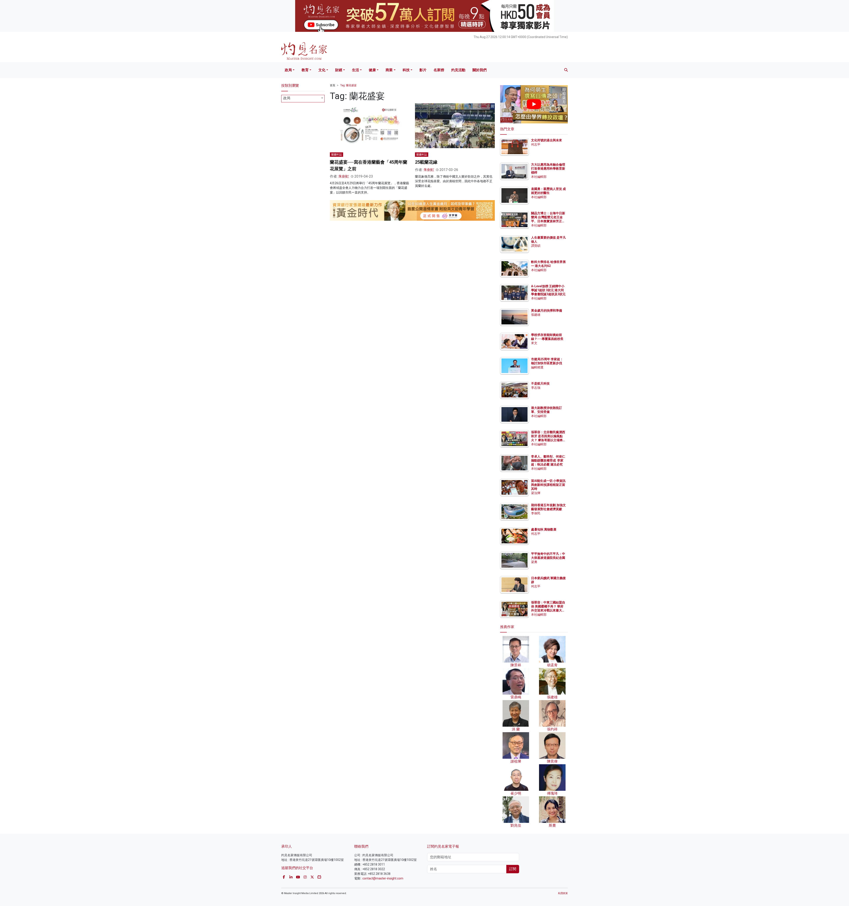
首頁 (332, 85)
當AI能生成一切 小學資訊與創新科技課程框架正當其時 (548, 484)
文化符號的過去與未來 (546, 140)
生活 (355, 70)
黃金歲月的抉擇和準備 (546, 310)
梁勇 (534, 562)
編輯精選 (537, 367)
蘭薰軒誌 (336, 154)
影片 (422, 70)
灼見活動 (458, 70)
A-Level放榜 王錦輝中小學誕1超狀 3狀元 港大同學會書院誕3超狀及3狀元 (548, 290)
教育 (305, 70)
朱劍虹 (343, 176)
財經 (338, 70)
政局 (288, 70)
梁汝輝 (535, 493)
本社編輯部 (539, 176)
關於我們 (479, 70)
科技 (406, 70)
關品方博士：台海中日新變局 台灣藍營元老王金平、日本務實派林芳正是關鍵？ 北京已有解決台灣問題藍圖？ (548, 221)
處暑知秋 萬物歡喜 (543, 529)
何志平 (535, 144)
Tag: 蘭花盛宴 (348, 85)
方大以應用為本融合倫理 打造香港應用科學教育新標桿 (548, 168)
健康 (372, 70)
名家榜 (439, 70)
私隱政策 (563, 893)
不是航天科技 (540, 383)
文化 (321, 70)
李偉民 (535, 513)
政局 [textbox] (286, 98)
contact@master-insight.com (382, 878)
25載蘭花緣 (426, 162)
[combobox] (303, 98)
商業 (389, 70)
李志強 (535, 387)
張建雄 (535, 314)
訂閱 (512, 869)
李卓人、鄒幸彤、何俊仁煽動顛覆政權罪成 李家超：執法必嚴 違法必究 (548, 460)
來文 (534, 343)
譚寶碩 (535, 245)
